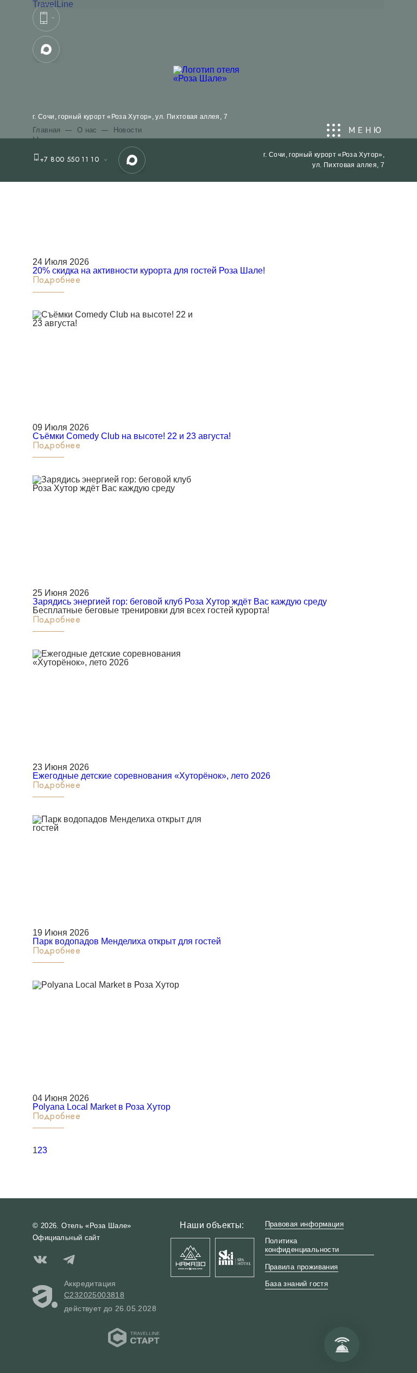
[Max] (46, 49)
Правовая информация (304, 1224)
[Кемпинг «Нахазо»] (190, 1257)
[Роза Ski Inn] (234, 1257)
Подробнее (56, 280)
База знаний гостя (296, 1284)
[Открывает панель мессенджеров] (46, 17)
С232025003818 (94, 1295)
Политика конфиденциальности (302, 1245)
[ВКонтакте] (40, 1261)
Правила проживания (301, 1267)
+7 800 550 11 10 (69, 159)
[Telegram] (69, 1261)
